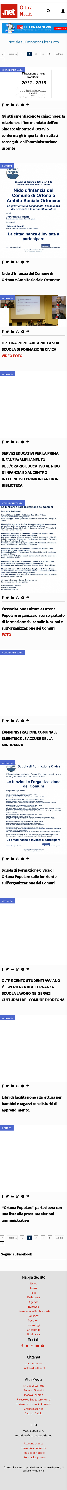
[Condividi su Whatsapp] (17, 105)
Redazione (33, 1297)
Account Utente (33, 1443)
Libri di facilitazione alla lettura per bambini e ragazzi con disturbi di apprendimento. (32, 1103)
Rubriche (33, 1306)
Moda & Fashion (33, 1395)
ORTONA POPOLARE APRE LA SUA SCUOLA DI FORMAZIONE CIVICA (30, 349)
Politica (6, 1128)
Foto (33, 1292)
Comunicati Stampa (12, 70)
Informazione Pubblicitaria (33, 1311)
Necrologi (34, 1325)
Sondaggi (33, 1316)
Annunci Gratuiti (34, 1390)
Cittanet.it (33, 1329)
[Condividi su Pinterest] (27, 105)
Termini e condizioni (33, 1448)
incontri (7, 166)
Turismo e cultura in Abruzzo (33, 1404)
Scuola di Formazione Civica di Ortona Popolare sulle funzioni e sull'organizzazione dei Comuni (29, 876)
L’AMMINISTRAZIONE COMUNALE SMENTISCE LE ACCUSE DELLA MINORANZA (29, 738)
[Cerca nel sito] (48, 11)
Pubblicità (33, 1334)
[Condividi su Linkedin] (12, 105)
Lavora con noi (33, 1363)
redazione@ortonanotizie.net (33, 1435)
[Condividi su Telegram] (22, 105)
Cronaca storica (33, 1408)
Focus (33, 1288)
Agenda (33, 1302)
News (33, 1283)
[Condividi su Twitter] (7, 105)
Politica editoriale (34, 1452)
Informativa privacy (34, 1457)
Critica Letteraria (33, 1385)
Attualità (7, 297)
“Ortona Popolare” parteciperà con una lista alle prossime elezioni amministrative (32, 1214)
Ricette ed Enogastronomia (34, 1399)
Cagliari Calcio (33, 1413)
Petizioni (33, 1320)
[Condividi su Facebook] (3, 105)
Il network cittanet (33, 1368)
